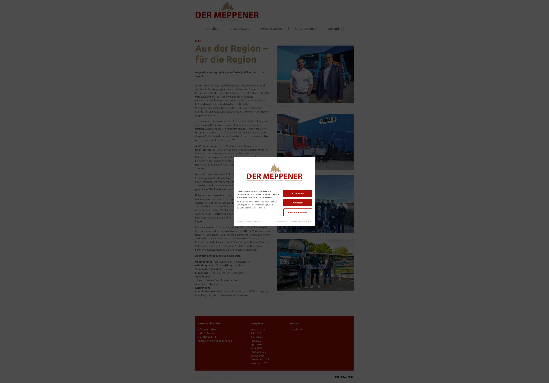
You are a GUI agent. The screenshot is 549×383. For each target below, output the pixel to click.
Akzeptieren (298, 193)
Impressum (240, 221)
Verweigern (298, 203)
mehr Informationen (297, 212)
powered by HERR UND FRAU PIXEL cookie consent (294, 221)
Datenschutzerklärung (253, 221)
